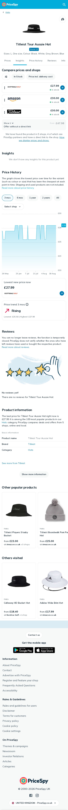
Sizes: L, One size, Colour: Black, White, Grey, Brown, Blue (34, 53)
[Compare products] (62, 19)
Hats (8, 12)
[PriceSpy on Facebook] (31, 795)
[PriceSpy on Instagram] (37, 795)
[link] (19, 520)
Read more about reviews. (16, 347)
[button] (6, 77)
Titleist (31, 444)
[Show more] (4, 87)
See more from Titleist (13, 463)
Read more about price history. (18, 187)
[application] (34, 244)
